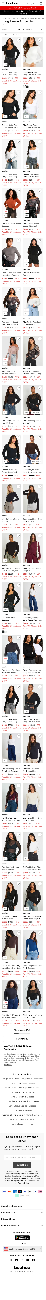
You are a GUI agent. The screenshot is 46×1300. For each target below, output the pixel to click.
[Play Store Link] (22, 1237)
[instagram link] (11, 1260)
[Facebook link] (22, 1260)
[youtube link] (27, 1260)
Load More (22, 1039)
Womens (11, 18)
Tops (31, 18)
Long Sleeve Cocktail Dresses (22, 1106)
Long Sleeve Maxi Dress (32, 1079)
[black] (27, 86)
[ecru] (24, 86)
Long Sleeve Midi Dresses (22, 1097)
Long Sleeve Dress (10, 1079)
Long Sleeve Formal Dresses (22, 1092)
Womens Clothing (21, 18)
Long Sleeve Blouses (22, 1110)
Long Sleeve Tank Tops (22, 1124)
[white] (6, 632)
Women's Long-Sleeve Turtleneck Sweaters (22, 1115)
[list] (22, 8)
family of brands (22, 1176)
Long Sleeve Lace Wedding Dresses (22, 1101)
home (4, 18)
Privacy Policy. (23, 1183)
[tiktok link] (33, 1260)
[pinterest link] (16, 1260)
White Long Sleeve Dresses (22, 1083)
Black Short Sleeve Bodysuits (22, 1119)
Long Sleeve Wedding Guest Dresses (22, 1088)
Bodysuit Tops (39, 18)
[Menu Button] (3, 3)
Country (22, 1243)
